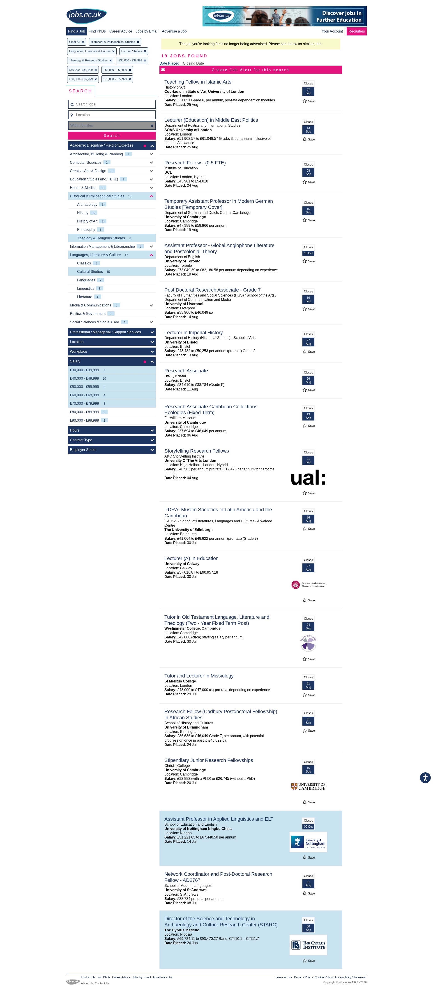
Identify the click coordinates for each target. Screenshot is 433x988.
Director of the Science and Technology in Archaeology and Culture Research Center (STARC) (221, 921)
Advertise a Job (174, 31)
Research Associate (186, 371)
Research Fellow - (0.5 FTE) (195, 163)
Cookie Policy (324, 977)
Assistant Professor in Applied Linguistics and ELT (218, 819)
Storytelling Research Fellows (196, 451)
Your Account (332, 31)
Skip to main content (18, 4)
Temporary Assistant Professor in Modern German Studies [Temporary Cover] (218, 204)
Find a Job (76, 31)
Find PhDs (97, 31)
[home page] (86, 17)
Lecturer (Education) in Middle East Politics (211, 120)
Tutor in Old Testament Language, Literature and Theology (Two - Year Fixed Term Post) (216, 620)
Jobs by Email (147, 31)
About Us (87, 983)
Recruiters (356, 31)
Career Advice (120, 31)
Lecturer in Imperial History (193, 332)
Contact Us (102, 983)
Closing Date (193, 63)
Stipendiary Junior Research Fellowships (208, 760)
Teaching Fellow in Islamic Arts (197, 82)
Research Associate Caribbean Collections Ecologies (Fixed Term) (210, 410)
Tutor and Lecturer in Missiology (199, 676)
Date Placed (169, 63)
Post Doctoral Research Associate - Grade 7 (212, 290)
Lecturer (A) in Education (191, 558)
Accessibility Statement (350, 977)
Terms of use (283, 977)
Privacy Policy (303, 977)
